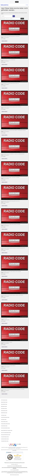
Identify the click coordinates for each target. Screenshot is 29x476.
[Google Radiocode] (22, 462)
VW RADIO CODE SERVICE (19, 467)
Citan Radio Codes (4, 408)
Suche (17, 1)
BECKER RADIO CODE (9, 467)
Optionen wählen (4, 64)
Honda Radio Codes (4, 425)
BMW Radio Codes (4, 406)
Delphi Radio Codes (4, 412)
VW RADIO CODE (14, 467)
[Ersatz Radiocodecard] (17, 462)
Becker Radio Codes (4, 402)
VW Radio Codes (3, 415)
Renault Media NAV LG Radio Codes (6, 430)
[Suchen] (14, 16)
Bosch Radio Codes (4, 404)
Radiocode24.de (4, 4)
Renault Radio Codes (4, 421)
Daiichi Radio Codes (4, 410)
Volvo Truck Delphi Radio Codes (6, 432)
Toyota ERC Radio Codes (5, 436)
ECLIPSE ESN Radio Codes (5, 417)
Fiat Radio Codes (3, 419)
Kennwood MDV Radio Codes (5, 434)
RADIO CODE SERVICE (4, 467)
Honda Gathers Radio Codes (5, 423)
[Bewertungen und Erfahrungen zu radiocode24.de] (9, 462)
